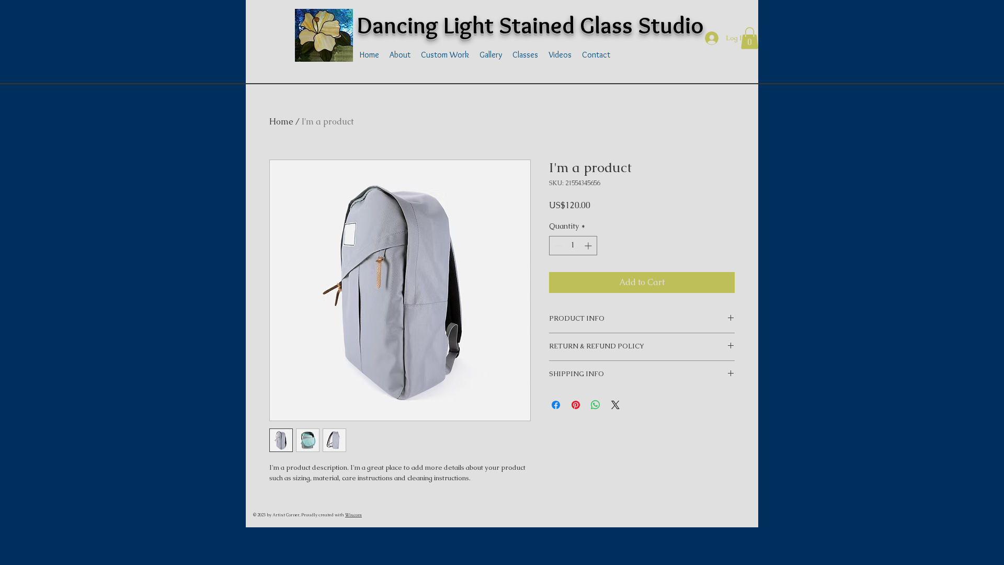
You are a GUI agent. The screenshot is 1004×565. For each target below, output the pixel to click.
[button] (749, 38)
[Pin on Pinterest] (575, 405)
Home (281, 121)
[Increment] (589, 245)
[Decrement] (557, 245)
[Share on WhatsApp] (595, 405)
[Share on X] (615, 405)
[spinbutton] (573, 245)
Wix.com (353, 514)
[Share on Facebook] (556, 405)
